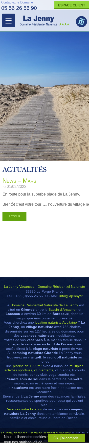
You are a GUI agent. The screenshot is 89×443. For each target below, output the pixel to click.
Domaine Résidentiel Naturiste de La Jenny (44, 305)
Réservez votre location (23, 409)
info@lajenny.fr (71, 296)
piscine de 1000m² (27, 366)
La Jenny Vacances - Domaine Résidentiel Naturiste (44, 286)
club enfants (43, 370)
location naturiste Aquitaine (56, 322)
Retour (14, 216)
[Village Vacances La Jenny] (44, 20)
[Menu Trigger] (8, 20)
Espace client (71, 5)
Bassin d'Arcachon (62, 309)
